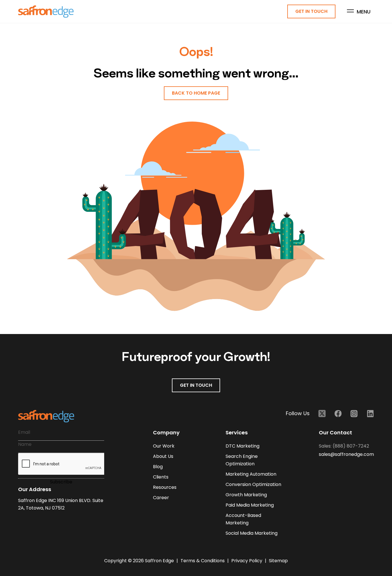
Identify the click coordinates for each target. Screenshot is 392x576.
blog (158, 466)
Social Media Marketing (251, 533)
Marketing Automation (251, 474)
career (161, 497)
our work (163, 446)
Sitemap (278, 560)
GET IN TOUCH (196, 385)
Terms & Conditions (203, 560)
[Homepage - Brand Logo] (46, 11)
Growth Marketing (246, 494)
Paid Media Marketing (250, 505)
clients (160, 477)
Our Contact (335, 432)
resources (164, 487)
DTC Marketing (242, 446)
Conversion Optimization (253, 484)
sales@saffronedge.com (346, 454)
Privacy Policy (247, 560)
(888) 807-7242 (351, 446)
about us (163, 456)
